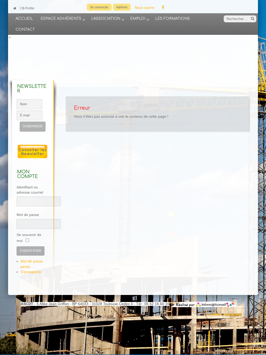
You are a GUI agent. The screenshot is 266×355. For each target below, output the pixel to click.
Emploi (137, 18)
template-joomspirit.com (264, 295)
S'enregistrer (31, 272)
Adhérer (122, 7)
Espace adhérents (61, 18)
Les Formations (172, 18)
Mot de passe (28, 215)
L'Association (105, 18)
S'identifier (30, 251)
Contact (25, 29)
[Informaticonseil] (207, 304)
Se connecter (99, 7)
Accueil (24, 18)
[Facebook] (163, 7)
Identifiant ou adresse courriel (30, 189)
